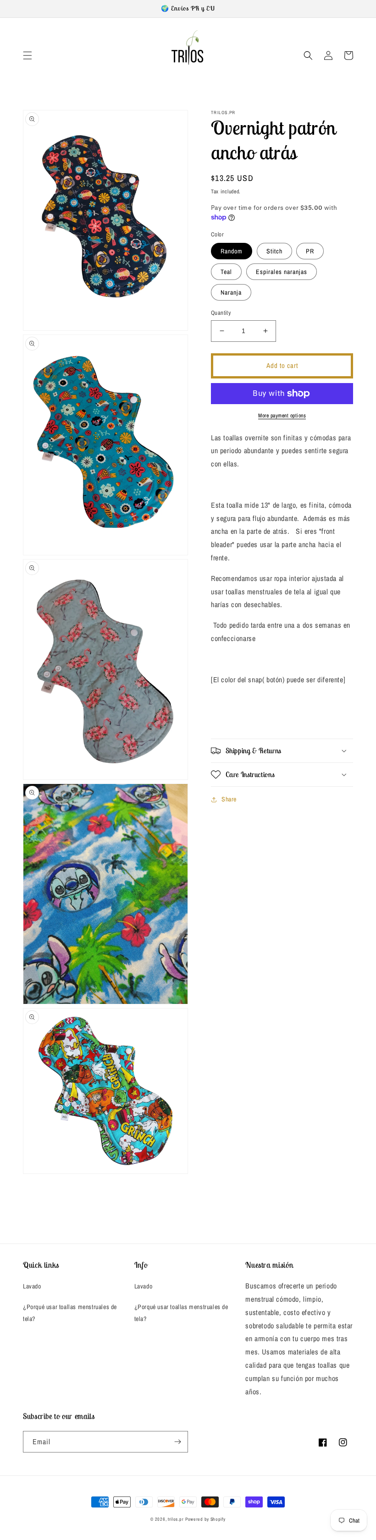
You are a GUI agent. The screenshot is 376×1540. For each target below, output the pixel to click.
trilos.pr (175, 1519)
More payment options (282, 415)
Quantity (221, 313)
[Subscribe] (177, 1441)
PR (310, 251)
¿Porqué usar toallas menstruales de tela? (70, 1312)
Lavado (32, 1286)
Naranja (231, 292)
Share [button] (229, 799)
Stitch (274, 251)
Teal (226, 272)
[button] (27, 55)
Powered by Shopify (205, 1519)
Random (232, 251)
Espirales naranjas (281, 272)
